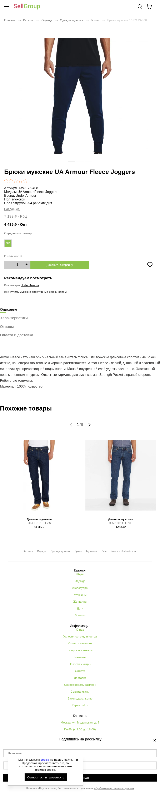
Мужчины (91, 551)
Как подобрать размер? (80, 684)
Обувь (80, 574)
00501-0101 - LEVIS (39, 523)
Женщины (80, 601)
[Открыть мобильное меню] (6, 6)
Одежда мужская (71, 20)
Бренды (80, 615)
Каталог (28, 20)
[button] (71, 424)
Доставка (80, 677)
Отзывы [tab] (7, 326)
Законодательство (80, 698)
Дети (80, 608)
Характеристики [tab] (14, 318)
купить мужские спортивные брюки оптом (38, 291)
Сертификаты (80, 691)
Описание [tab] (8, 309)
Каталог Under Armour (124, 551)
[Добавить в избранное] (150, 265)
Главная (9, 20)
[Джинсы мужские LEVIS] (39, 477)
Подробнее (12, 208)
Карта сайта (80, 705)
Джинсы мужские (39, 519)
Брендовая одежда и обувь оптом (26, 6)
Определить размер (18, 233)
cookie (45, 759)
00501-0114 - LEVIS (120, 523)
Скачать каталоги (80, 643)
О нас (80, 629)
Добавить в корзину (59, 264)
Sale (104, 551)
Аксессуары (80, 587)
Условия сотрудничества (80, 636)
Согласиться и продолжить (45, 777)
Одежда (46, 20)
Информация (80, 626)
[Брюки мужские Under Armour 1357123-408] (80, 105)
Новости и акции (80, 664)
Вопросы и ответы (80, 650)
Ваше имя (15, 753)
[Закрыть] (77, 760)
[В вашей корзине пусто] (149, 6)
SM (8, 243)
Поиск (140, 6)
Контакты (80, 657)
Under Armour (26, 195)
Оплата (80, 671)
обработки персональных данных (114, 788)
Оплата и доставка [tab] (16, 335)
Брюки (95, 20)
